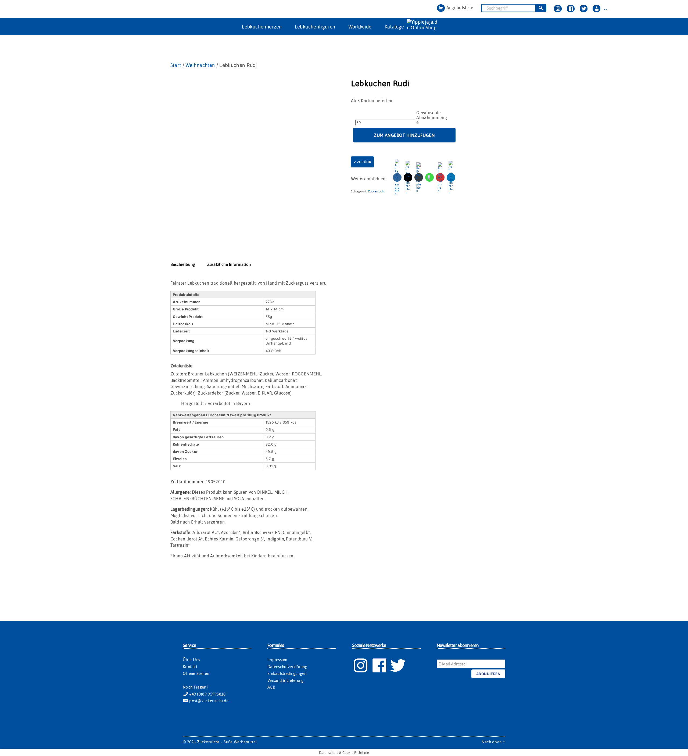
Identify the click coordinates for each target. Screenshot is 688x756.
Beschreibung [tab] (182, 264)
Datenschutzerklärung (287, 666)
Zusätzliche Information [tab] (229, 264)
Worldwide (360, 27)
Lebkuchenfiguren (315, 27)
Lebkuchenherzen (262, 27)
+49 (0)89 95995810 (207, 694)
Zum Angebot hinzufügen (404, 135)
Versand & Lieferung (285, 680)
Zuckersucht (376, 191)
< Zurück (362, 162)
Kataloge (394, 27)
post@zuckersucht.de (208, 700)
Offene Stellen (196, 673)
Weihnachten (200, 65)
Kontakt (190, 666)
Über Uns (191, 659)
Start (175, 65)
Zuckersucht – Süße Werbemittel (227, 742)
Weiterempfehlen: (368, 178)
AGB (271, 687)
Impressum (277, 659)
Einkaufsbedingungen (287, 673)
